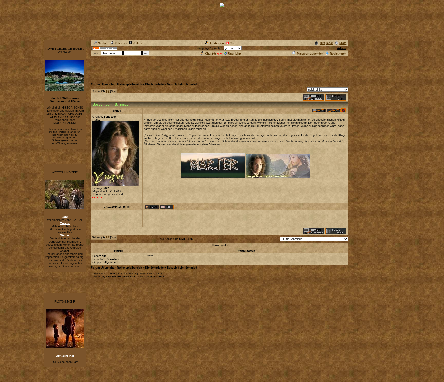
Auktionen (217, 43)
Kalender (121, 43)
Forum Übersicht (102, 84)
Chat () (210, 53)
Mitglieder (326, 43)
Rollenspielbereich (129, 84)
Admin (341, 48)
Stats (342, 43)
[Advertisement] (184, 68)
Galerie (138, 43)
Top (232, 43)
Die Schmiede (154, 84)
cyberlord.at (157, 276)
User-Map (234, 53)
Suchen (103, 43)
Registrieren (338, 53)
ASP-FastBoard (115, 276)
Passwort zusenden (310, 53)
